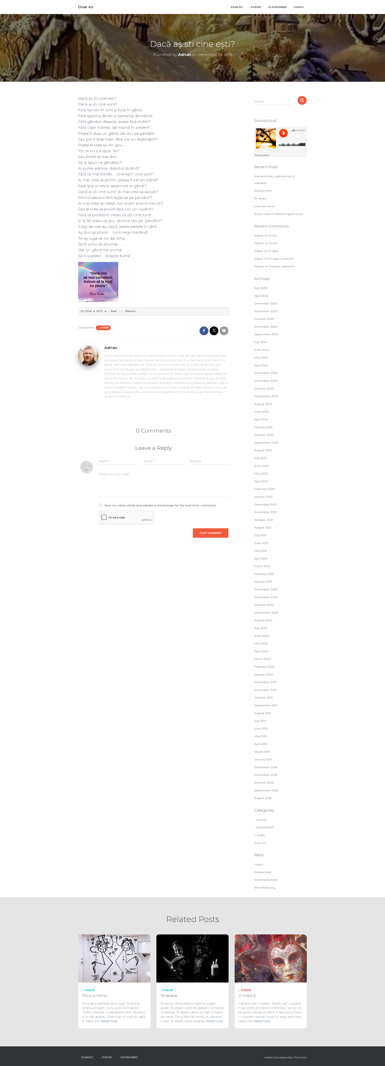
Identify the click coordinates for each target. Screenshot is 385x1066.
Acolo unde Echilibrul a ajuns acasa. (279, 214)
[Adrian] (88, 355)
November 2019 (265, 690)
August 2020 (263, 620)
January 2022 (263, 496)
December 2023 (265, 373)
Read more (109, 1021)
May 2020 (261, 643)
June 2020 (261, 636)
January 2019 (263, 759)
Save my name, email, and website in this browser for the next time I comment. (160, 505)
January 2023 (263, 427)
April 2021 (260, 558)
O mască (247, 995)
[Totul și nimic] (114, 958)
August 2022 (263, 450)
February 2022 (264, 489)
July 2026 (260, 288)
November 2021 (265, 512)
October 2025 (264, 319)
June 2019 (261, 728)
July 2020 (260, 628)
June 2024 (261, 350)
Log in (258, 864)
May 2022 (261, 473)
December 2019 (265, 682)
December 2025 (265, 303)
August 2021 (262, 527)
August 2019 (262, 713)
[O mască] (271, 958)
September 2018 (266, 790)
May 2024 (261, 357)
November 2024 (266, 326)
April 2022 (261, 481)
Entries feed (262, 872)
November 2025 (265, 311)
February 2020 (264, 666)
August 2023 (263, 404)
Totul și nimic (263, 190)
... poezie (103, 327)
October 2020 (264, 605)
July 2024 (260, 342)
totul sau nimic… (265, 206)
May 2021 (260, 551)
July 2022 (260, 458)
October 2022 (264, 435)
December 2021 (265, 504)
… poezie (255, 7)
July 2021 (260, 535)
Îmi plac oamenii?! (281, 259)
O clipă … (274, 251)
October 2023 (264, 388)
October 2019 (263, 697)
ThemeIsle (300, 1057)
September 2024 (266, 334)
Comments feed (265, 880)
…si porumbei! (277, 7)
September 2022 (266, 442)
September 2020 (266, 612)
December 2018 (265, 767)
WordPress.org (264, 887)
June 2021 (261, 543)
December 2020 (266, 589)
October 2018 (264, 782)
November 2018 (265, 775)
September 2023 (266, 396)
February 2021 (264, 574)
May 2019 (260, 736)
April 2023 (261, 419)
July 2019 (260, 721)
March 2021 (262, 566)
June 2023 (261, 411)
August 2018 (263, 798)
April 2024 (261, 365)
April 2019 (260, 744)
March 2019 (262, 752)
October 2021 (263, 520)
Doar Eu (237, 7)
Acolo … (273, 235)
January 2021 (263, 581)
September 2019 (266, 705)
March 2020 (262, 659)
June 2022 (261, 466)
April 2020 (261, 651)
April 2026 (261, 296)
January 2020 (263, 674)
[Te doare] (192, 958)
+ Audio (298, 7)
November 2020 (266, 597)
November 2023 (265, 381)
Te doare (260, 198)
